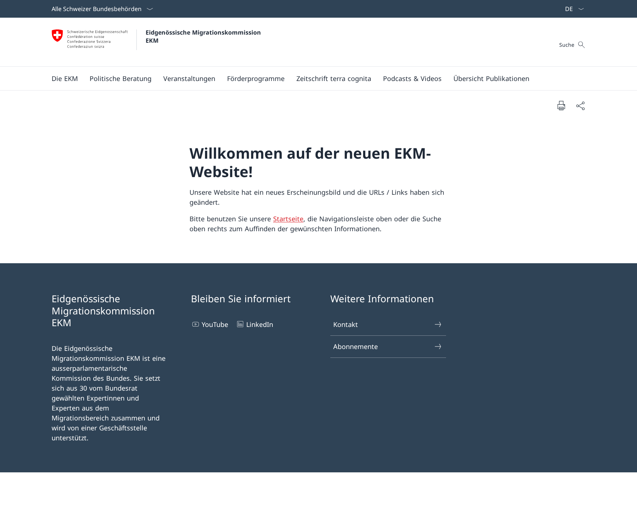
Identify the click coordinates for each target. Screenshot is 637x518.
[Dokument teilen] (580, 105)
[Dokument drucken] (561, 105)
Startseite (288, 218)
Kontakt (345, 324)
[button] (65, 78)
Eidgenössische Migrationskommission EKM (204, 36)
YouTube (215, 324)
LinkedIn (259, 324)
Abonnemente (355, 346)
